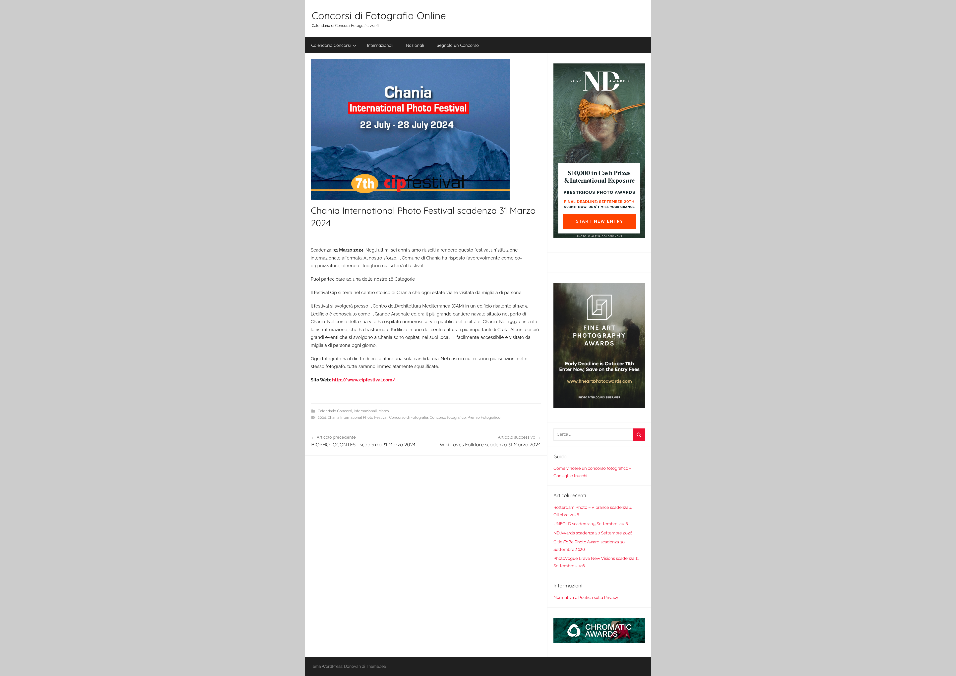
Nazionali (415, 45)
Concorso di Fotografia (408, 417)
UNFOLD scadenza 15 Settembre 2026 (590, 523)
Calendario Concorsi (331, 45)
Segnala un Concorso (458, 45)
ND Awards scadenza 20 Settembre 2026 (592, 532)
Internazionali (380, 45)
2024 (322, 417)
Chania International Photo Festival (357, 417)
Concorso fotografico (448, 417)
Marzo (383, 411)
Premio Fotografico (484, 417)
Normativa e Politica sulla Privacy (585, 597)
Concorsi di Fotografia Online (379, 15)
